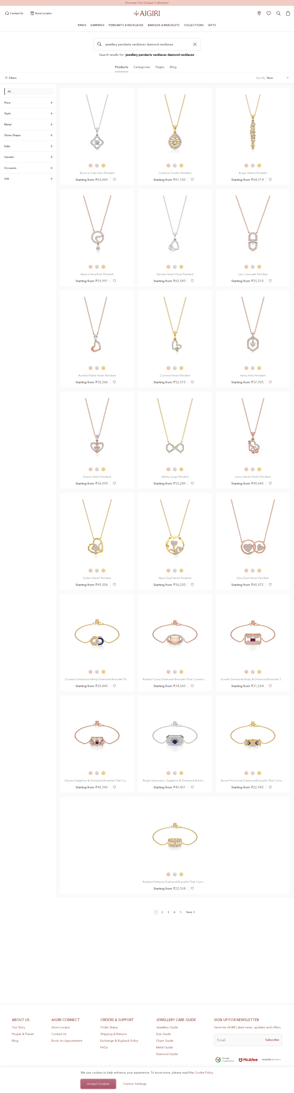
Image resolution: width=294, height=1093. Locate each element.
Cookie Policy (204, 1072)
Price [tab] (7, 102)
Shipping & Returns (113, 1034)
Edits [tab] (7, 146)
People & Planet (23, 1034)
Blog (173, 67)
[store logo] (147, 13)
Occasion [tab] (10, 168)
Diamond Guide (167, 1054)
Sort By (260, 78)
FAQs (104, 1047)
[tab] (121, 66)
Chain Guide (164, 1041)
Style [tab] (7, 113)
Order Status (109, 1027)
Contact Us (59, 1034)
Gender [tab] (9, 157)
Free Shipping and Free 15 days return (147, 2)
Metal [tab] (7, 124)
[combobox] (147, 44)
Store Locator (60, 1027)
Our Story (18, 1027)
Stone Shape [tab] (12, 135)
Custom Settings (135, 1084)
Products (121, 67)
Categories (141, 67)
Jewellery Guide (167, 1027)
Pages (159, 67)
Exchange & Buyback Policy (119, 1041)
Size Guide (163, 1034)
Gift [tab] (6, 178)
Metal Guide (164, 1047)
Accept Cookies (98, 1084)
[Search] (99, 44)
